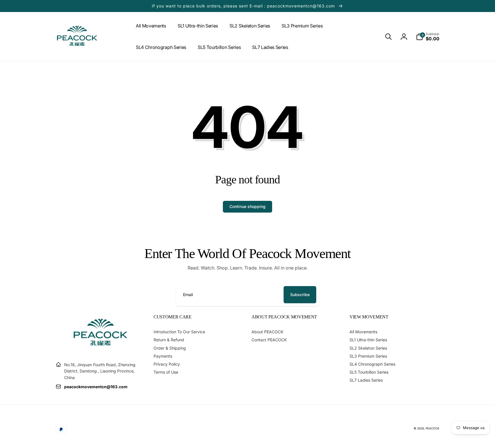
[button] (388, 36)
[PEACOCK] (100, 350)
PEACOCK (432, 428)
